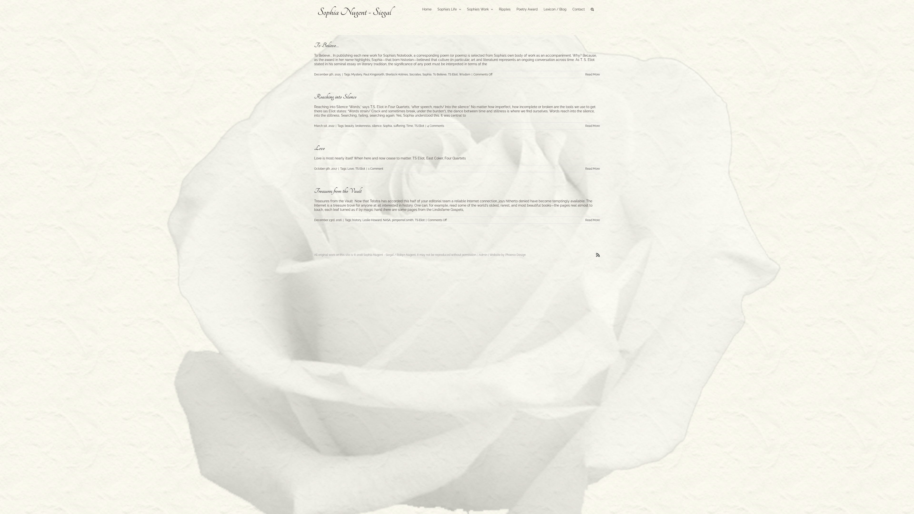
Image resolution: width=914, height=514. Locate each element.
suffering (399, 126)
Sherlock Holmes (397, 74)
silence (377, 126)
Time (409, 126)
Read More (592, 74)
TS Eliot (453, 74)
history (356, 220)
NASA (387, 220)
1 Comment (375, 168)
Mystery (356, 74)
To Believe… (326, 45)
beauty (349, 126)
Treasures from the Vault (338, 191)
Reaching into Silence (335, 97)
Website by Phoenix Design (508, 255)
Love (319, 148)
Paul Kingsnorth (373, 74)
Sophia (427, 74)
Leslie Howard (372, 220)
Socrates (415, 74)
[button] (592, 9)
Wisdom (464, 74)
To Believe (440, 74)
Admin (483, 255)
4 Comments (435, 126)
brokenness (363, 126)
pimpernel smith (402, 220)
